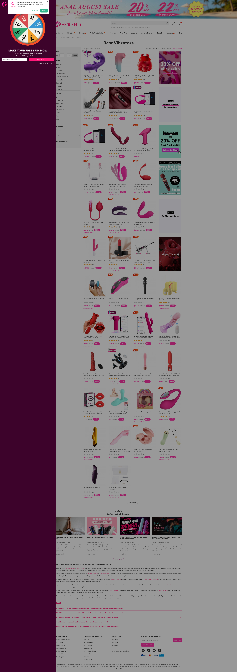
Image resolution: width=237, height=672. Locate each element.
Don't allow (35, 11)
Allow (44, 11)
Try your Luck (41, 59)
